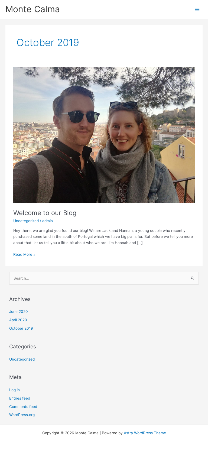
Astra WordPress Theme (145, 433)
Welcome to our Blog (44, 213)
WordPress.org (22, 415)
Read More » (24, 254)
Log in (14, 390)
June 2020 (18, 311)
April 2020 (18, 320)
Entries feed (19, 398)
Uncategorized (26, 221)
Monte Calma (32, 9)
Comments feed (23, 406)
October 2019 (21, 328)
